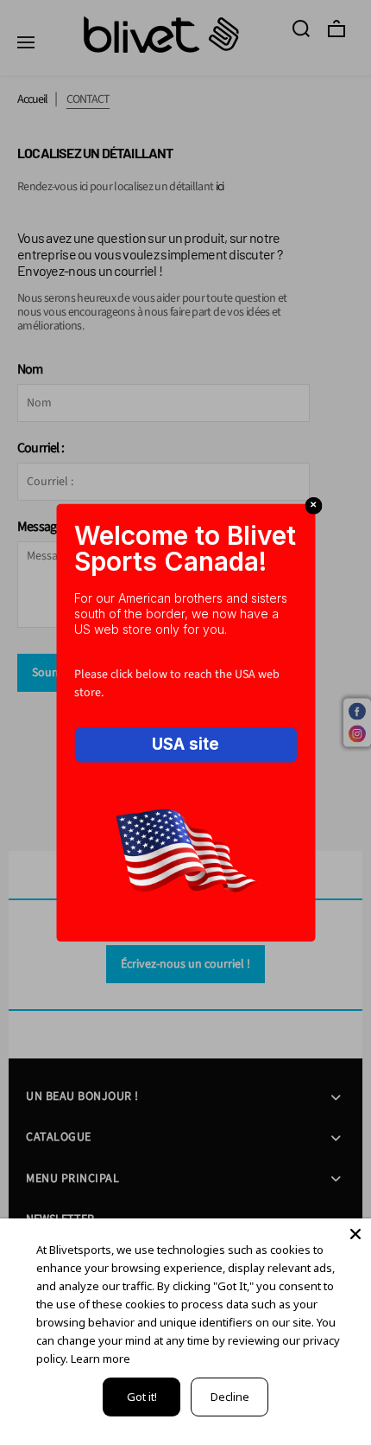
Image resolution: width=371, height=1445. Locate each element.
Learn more (100, 1358)
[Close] (355, 1234)
